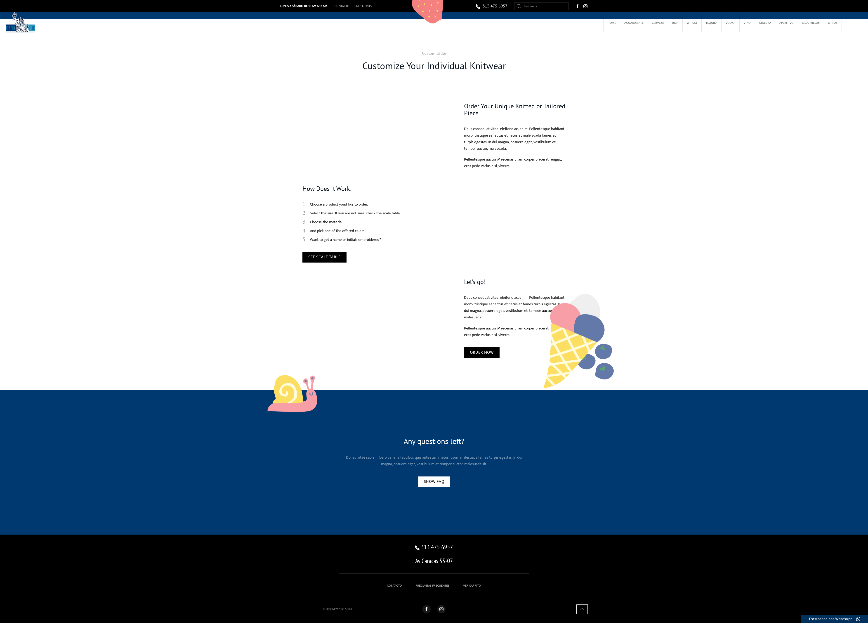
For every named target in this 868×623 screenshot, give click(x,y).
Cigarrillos (811, 22)
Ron (675, 22)
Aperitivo (786, 22)
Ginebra (765, 22)
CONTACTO (394, 585)
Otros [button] (832, 22)
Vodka (730, 22)
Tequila (711, 22)
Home (612, 22)
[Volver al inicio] (20, 22)
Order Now (482, 352)
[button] (582, 609)
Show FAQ (434, 481)
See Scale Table (324, 257)
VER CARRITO (472, 585)
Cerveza (658, 22)
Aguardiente (634, 22)
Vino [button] (747, 22)
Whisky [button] (692, 22)
